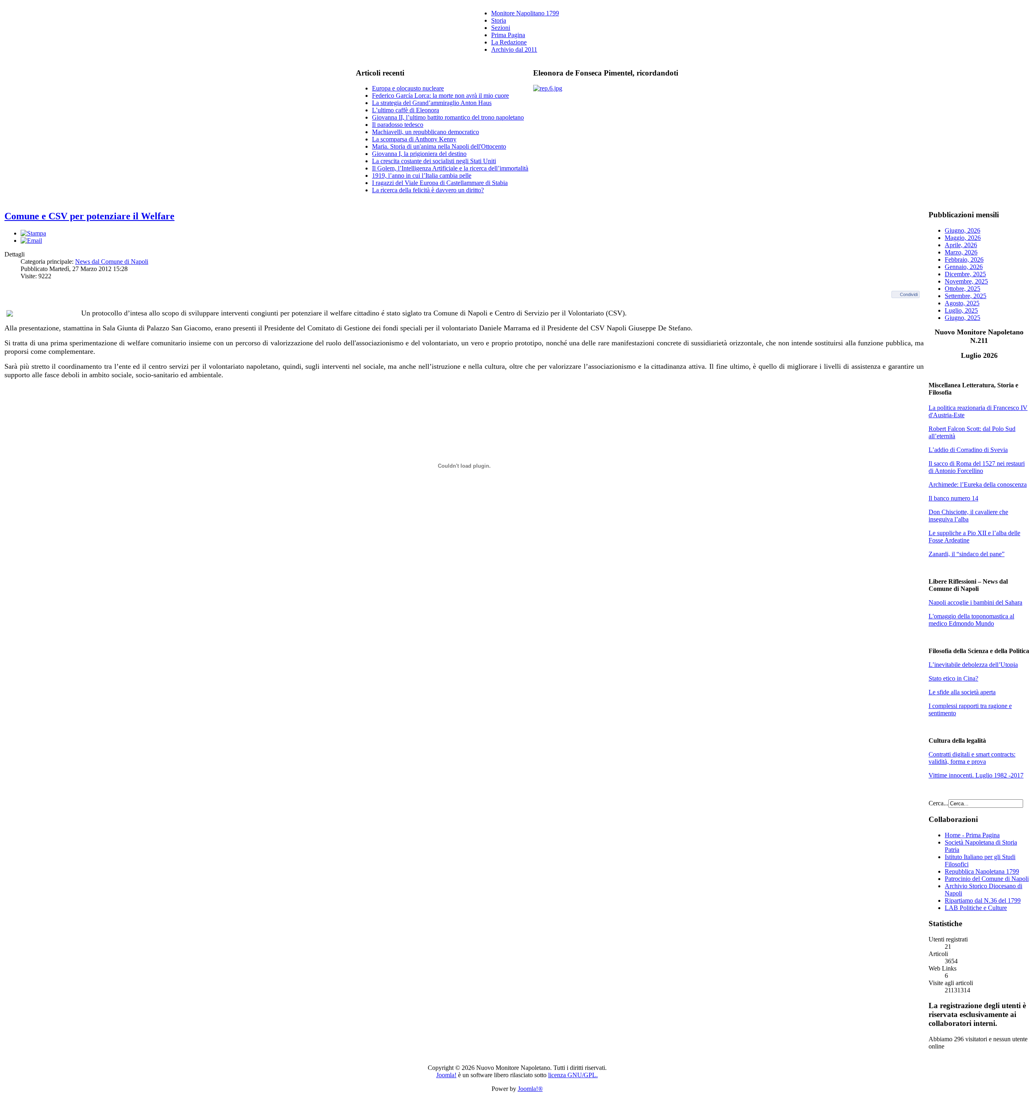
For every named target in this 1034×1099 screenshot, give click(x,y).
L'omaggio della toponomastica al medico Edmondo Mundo (971, 620)
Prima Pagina (508, 35)
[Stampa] (33, 233)
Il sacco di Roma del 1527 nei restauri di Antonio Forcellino (977, 467)
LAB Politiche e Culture (976, 907)
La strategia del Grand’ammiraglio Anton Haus (432, 102)
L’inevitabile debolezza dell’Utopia (973, 664)
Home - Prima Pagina (972, 835)
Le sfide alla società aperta (962, 692)
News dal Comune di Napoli (111, 261)
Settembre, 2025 (965, 295)
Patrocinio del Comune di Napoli (987, 878)
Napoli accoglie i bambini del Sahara (975, 602)
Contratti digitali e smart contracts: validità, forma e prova (972, 758)
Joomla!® (530, 1088)
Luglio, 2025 (961, 310)
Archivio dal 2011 (514, 49)
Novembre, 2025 (966, 281)
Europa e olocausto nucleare (408, 88)
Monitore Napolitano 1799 (525, 13)
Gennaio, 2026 (964, 266)
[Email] (31, 240)
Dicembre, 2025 (965, 274)
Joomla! (446, 1075)
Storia (498, 20)
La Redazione (509, 42)
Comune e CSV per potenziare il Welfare (89, 216)
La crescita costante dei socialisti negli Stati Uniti (434, 161)
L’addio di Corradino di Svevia (968, 449)
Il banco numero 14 (953, 498)
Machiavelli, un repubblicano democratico (425, 131)
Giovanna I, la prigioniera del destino (419, 153)
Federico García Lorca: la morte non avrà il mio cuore (440, 95)
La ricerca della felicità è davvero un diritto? (428, 190)
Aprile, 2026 (961, 245)
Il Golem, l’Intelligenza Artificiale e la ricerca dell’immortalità (450, 168)
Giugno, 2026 (962, 230)
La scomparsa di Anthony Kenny (414, 139)
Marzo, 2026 (961, 252)
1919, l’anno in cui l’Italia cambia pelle (421, 175)
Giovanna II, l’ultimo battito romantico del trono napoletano (448, 117)
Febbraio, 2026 (964, 259)
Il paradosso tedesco (397, 124)
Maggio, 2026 (963, 237)
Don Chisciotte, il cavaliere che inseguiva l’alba (968, 516)
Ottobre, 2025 (962, 288)
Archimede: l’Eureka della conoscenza (978, 484)
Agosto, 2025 (962, 303)
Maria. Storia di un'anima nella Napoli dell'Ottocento (439, 146)
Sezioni (500, 27)
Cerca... (938, 803)
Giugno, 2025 (962, 317)
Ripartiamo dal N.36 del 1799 (983, 900)
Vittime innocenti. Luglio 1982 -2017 (976, 775)
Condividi (909, 294)
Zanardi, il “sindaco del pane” (967, 554)
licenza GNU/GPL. (573, 1075)
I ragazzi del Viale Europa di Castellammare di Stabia (440, 182)
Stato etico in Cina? (953, 678)
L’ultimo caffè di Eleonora (405, 110)
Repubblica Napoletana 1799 (982, 871)
